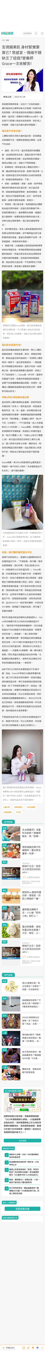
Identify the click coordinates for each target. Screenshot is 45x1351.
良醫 (3, 40)
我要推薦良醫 (22, 1208)
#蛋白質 (6, 807)
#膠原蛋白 (18, 807)
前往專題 (22, 1140)
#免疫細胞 (31, 807)
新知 (7, 40)
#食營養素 (7, 812)
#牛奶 (18, 812)
